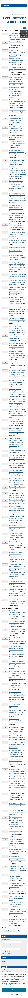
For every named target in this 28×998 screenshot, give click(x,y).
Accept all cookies (14, 990)
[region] (14, 985)
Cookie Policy (9, 985)
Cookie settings (8, 983)
